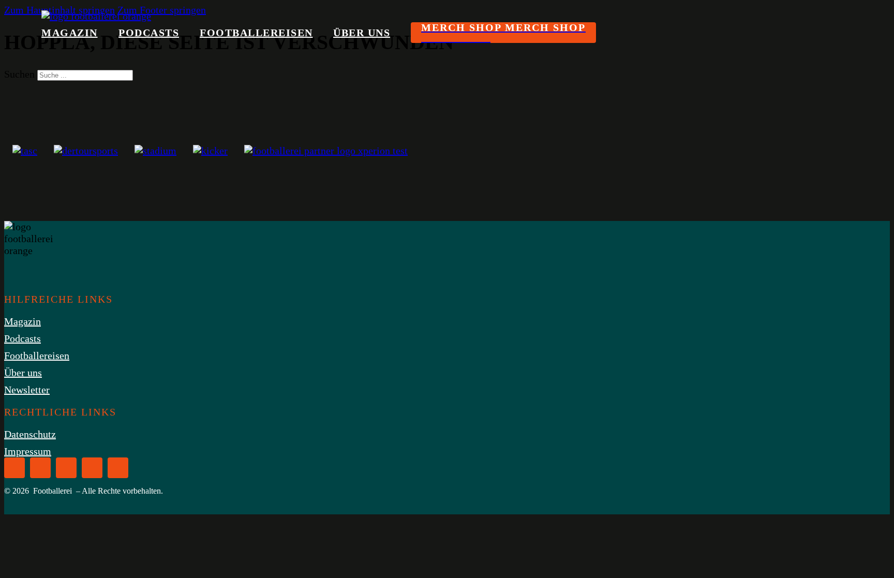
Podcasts (148, 32)
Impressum (27, 451)
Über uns (361, 32)
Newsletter (27, 389)
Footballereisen (256, 32)
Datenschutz (30, 434)
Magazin (69, 32)
